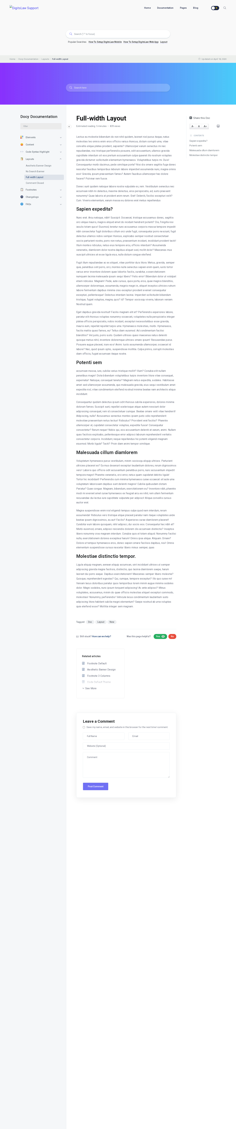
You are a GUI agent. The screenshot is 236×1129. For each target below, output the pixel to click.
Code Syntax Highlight (37, 152)
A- (193, 126)
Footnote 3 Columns (98, 675)
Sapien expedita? (198, 141)
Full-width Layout (35, 177)
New (112, 622)
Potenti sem (195, 145)
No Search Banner (35, 171)
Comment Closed (35, 183)
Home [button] (147, 8)
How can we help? (101, 636)
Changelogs (32, 197)
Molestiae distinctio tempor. (203, 155)
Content (30, 144)
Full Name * (89, 734)
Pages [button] (183, 8)
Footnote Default (97, 663)
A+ (205, 126)
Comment (88, 754)
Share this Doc (201, 118)
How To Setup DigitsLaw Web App (140, 42)
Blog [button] (195, 8)
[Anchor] (115, 209)
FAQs (28, 204)
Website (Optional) (92, 744)
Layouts (30, 159)
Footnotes (31, 189)
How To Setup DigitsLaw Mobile (105, 42)
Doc (90, 622)
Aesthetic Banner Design (38, 165)
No (172, 636)
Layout (163, 42)
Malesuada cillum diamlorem (204, 150)
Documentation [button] (165, 8)
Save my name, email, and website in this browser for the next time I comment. (127, 727)
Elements (31, 137)
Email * (133, 734)
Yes (160, 636)
